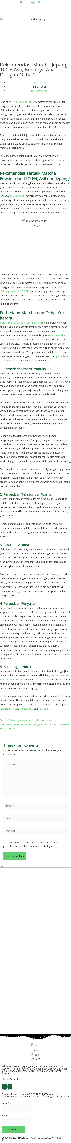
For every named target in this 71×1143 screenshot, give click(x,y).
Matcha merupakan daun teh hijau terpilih (22, 322)
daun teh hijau (59, 208)
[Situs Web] (35, 831)
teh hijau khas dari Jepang (22, 101)
